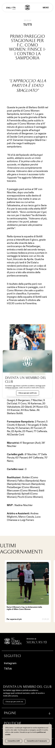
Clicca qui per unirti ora (14, 702)
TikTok (8, 668)
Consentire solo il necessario (37, 741)
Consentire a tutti (14, 741)
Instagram (10, 663)
